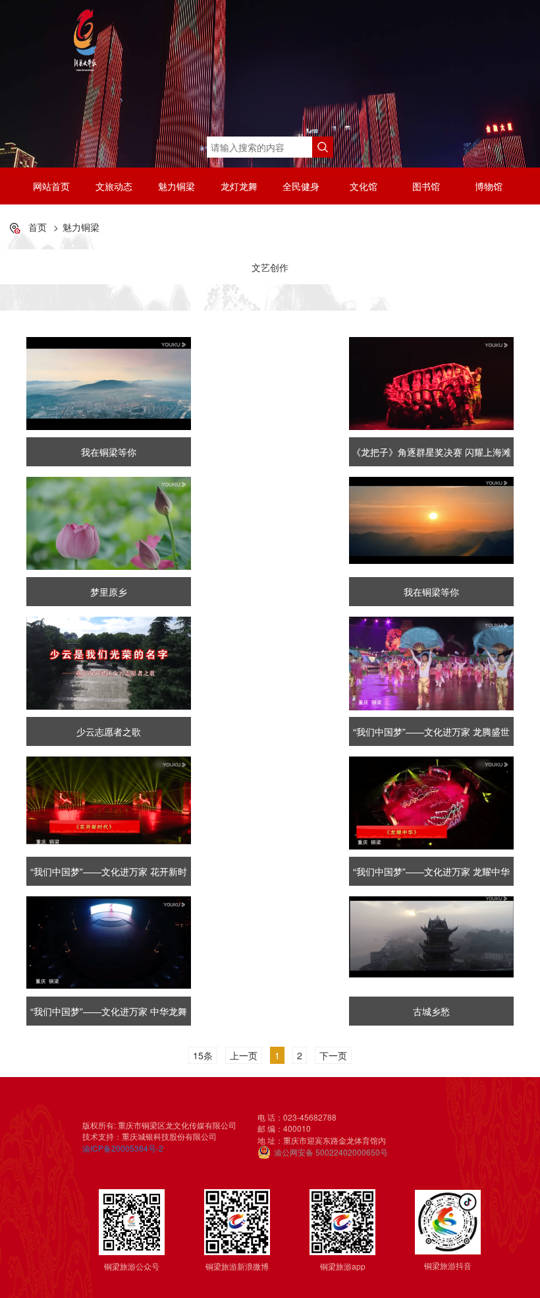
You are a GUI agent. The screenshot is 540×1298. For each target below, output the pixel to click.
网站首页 (51, 186)
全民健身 (301, 186)
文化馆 (363, 186)
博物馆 (488, 186)
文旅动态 (113, 186)
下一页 (333, 1055)
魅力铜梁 (176, 186)
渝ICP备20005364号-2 (122, 1148)
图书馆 (426, 186)
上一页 (243, 1055)
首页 (37, 226)
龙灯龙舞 (239, 186)
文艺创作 (270, 267)
